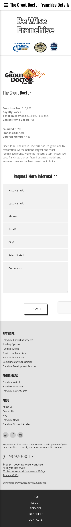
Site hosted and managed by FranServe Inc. (24, 482)
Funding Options (11, 344)
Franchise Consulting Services (18, 340)
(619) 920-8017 (18, 456)
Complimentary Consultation (17, 361)
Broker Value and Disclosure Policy (24, 471)
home (35, 497)
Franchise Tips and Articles (16, 424)
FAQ (5, 415)
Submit (35, 309)
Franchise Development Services (19, 366)
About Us (7, 406)
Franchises (35, 514)
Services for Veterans (13, 357)
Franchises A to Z (11, 382)
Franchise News (11, 419)
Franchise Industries (13, 386)
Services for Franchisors (15, 353)
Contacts (35, 519)
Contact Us (8, 411)
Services (35, 508)
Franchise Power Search (15, 390)
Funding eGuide (11, 348)
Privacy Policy (11, 475)
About (35, 502)
